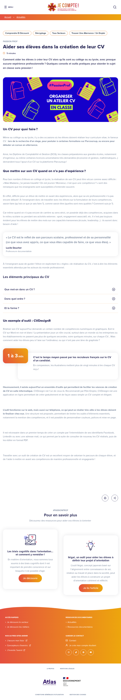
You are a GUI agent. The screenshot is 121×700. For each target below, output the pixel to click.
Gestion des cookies (78, 695)
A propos (50, 669)
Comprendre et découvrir (17, 33)
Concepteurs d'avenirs (17, 645)
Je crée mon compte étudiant (82, 645)
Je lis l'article (90, 588)
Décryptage (40, 33)
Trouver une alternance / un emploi (88, 33)
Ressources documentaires (80, 627)
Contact (72, 640)
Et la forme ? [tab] (11, 308)
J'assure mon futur (16, 640)
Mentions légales (67, 669)
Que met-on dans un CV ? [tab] (19, 289)
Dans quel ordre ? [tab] (14, 298)
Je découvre (30, 578)
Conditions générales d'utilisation (49, 695)
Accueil (7, 17)
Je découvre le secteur (17, 622)
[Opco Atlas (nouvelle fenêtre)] (49, 681)
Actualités (21, 17)
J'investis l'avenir (15, 650)
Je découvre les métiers (18, 627)
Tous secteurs (58, 33)
